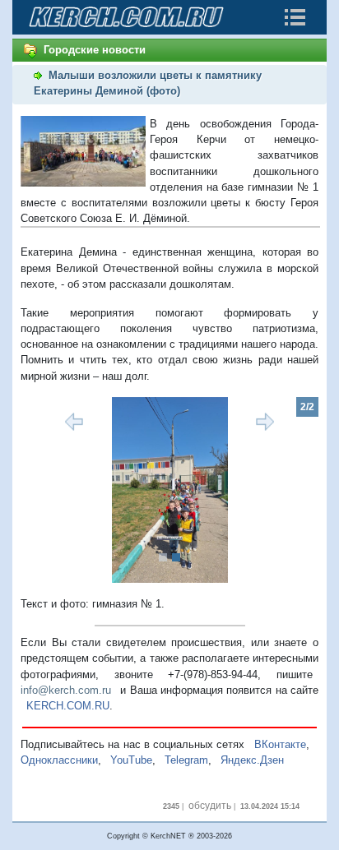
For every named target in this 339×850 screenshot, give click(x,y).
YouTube (131, 760)
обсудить (209, 805)
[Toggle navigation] (294, 17)
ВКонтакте (280, 744)
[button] (43, 490)
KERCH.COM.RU (67, 706)
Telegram (186, 760)
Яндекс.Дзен (252, 760)
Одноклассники (59, 760)
